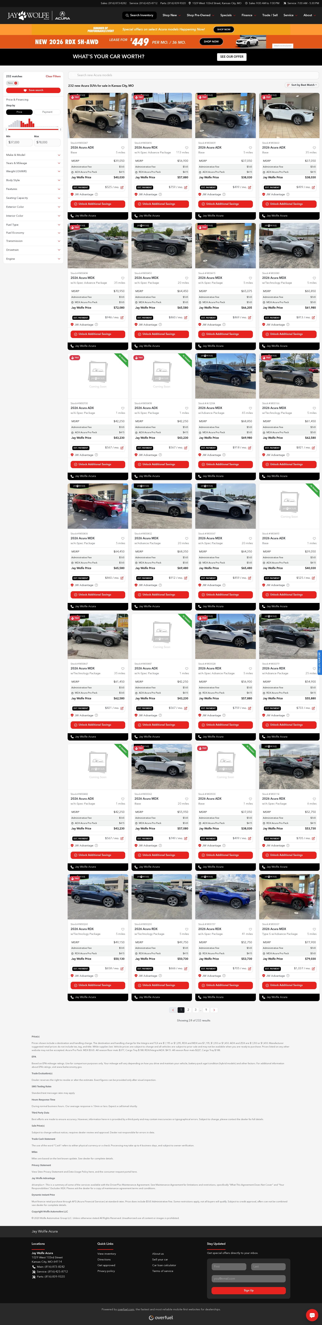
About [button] (308, 15)
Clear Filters (53, 76)
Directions (104, 1259)
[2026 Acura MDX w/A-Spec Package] (162, 245)
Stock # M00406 (79, 534)
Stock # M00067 (206, 534)
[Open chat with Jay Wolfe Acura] (312, 1315)
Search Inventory (141, 15)
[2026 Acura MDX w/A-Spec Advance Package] (98, 245)
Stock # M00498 (143, 403)
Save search (35, 90)
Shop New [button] (170, 15)
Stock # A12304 (206, 403)
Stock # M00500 (206, 794)
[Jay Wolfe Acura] (38, 15)
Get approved (106, 1265)
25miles (311, 673)
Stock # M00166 (270, 403)
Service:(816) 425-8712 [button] (52, 1271)
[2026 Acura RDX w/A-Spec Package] (289, 766)
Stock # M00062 (143, 794)
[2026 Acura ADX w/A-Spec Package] (98, 376)
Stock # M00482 (79, 794)
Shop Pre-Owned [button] (198, 15)
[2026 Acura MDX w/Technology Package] (289, 245)
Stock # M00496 (143, 143)
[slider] (6, 129)
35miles (311, 152)
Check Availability (98, 204)
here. (134, 1172)
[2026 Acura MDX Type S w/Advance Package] (289, 896)
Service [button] (288, 15)
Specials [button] (226, 15)
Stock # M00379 (270, 664)
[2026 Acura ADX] (98, 115)
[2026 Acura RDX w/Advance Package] (289, 636)
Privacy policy (106, 1271)
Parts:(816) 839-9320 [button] (51, 1276)
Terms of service (162, 1271)
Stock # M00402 (143, 534)
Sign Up (249, 1290)
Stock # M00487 (143, 664)
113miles (182, 152)
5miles (120, 152)
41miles (247, 934)
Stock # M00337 (270, 924)
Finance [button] (247, 15)
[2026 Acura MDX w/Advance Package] (225, 376)
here (91, 1172)
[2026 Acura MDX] (162, 766)
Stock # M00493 (270, 534)
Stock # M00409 (206, 143)
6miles (312, 803)
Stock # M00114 (270, 794)
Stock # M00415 (206, 273)
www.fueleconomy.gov (69, 1067)
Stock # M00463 (270, 143)
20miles (183, 283)
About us (158, 1254)
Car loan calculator (164, 1265)
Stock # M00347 (79, 143)
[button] (215, 3)
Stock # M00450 (143, 273)
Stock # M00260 (79, 924)
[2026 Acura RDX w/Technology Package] (98, 896)
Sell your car (160, 1259)
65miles (247, 413)
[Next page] (214, 1010)
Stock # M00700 (79, 403)
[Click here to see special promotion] (161, 29)
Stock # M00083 (270, 273)
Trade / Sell (270, 15)
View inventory (106, 1254)
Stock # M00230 (143, 924)
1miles (120, 413)
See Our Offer (231, 56)
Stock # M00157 (206, 924)
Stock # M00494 (79, 273)
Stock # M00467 (79, 664)
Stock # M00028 (206, 664)
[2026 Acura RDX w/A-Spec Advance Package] (162, 115)
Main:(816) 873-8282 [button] (51, 1267)
